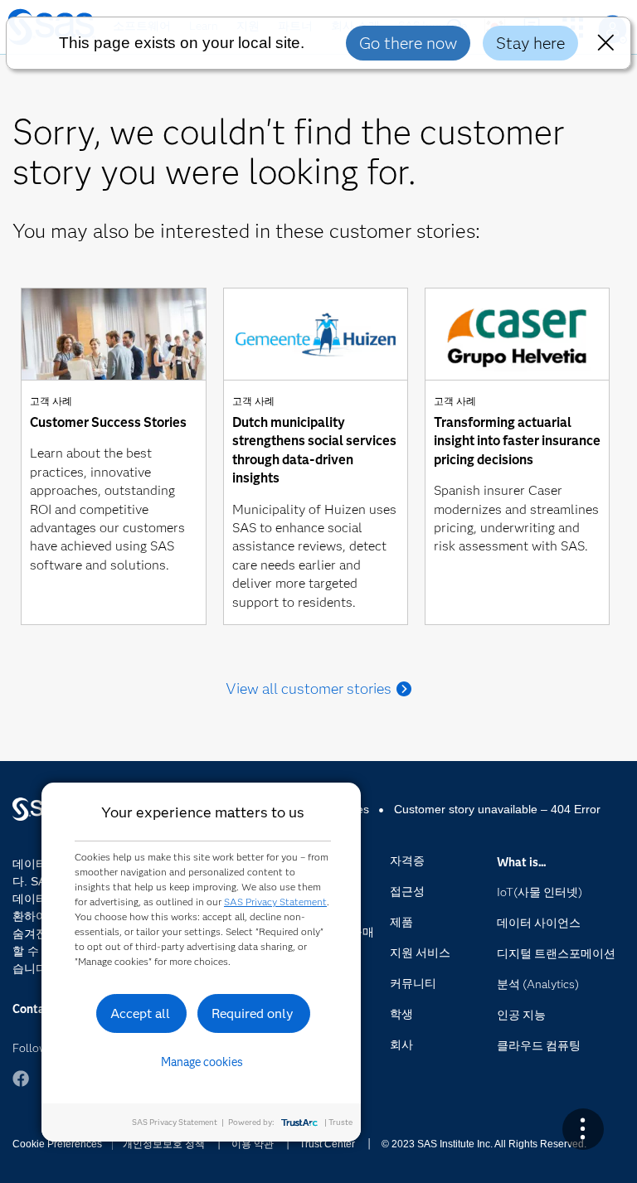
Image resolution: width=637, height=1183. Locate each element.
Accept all (140, 1013)
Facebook (20, 1078)
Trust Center (327, 1144)
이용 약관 (252, 1144)
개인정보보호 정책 (164, 1144)
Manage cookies (202, 1062)
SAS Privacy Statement (275, 901)
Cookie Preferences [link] (57, 1144)
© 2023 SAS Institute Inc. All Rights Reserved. (484, 1144)
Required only (253, 1013)
